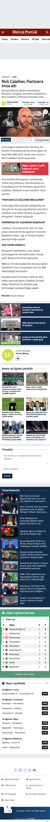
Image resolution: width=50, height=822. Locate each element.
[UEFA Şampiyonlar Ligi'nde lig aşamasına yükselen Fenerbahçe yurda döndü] (13, 427)
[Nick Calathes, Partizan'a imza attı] (25, 122)
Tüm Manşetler (10, 794)
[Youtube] (34, 770)
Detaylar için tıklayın (25, 674)
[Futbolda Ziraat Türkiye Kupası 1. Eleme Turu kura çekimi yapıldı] (13, 404)
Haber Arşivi (10, 800)
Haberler (5, 77)
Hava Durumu (35, 779)
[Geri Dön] (7, 807)
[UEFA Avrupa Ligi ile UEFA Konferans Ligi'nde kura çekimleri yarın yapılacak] (37, 427)
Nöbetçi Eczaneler (12, 779)
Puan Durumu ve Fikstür (34, 786)
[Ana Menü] (3, 32)
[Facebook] (16, 770)
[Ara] (47, 32)
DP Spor (35, 39)
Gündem (14, 39)
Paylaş (7, 140)
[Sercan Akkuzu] (8, 355)
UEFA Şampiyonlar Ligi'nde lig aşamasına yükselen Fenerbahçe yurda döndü (12, 437)
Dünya (5, 39)
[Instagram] (25, 770)
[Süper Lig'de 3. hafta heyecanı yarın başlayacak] (37, 379)
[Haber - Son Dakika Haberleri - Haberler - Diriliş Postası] (25, 32)
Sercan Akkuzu (22, 353)
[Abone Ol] (42, 140)
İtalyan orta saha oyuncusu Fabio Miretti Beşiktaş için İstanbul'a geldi (36, 414)
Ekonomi (25, 39)
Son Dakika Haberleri (37, 794)
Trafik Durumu (10, 785)
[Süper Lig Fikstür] (47, 683)
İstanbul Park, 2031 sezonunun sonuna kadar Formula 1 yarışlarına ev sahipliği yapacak (11, 390)
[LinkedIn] (30, 770)
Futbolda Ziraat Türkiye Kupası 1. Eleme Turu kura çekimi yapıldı (12, 414)
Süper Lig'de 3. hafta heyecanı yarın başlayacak (36, 388)
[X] (20, 770)
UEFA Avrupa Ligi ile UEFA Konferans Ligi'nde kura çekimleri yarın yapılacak (36, 437)
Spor (14, 77)
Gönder (7, 476)
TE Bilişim (31, 818)
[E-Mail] (18, 359)
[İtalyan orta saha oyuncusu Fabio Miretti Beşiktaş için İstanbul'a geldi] (37, 404)
